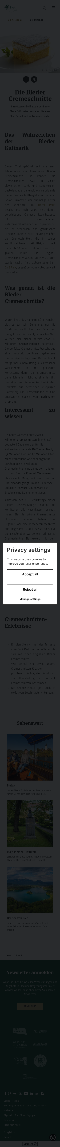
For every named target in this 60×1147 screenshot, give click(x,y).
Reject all (30, 589)
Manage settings (30, 599)
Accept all (30, 574)
